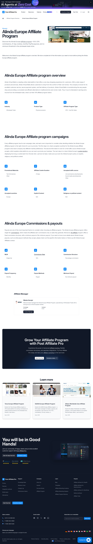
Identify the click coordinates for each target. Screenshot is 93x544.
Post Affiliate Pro (21, 451)
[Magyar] (77, 531)
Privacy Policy (54, 538)
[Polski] (84, 531)
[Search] (58, 12)
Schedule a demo (51, 358)
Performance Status (22, 491)
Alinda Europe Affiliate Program (29, 18)
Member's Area (21, 485)
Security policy (44, 538)
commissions (15, 232)
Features (4, 486)
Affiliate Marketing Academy (62, 488)
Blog (56, 482)
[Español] (71, 531)
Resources (31, 12)
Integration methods (7, 489)
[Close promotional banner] (91, 2)
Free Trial (75, 12)
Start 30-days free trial (9, 455)
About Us (39, 482)
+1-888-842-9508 (9, 521)
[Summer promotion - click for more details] (46, 4)
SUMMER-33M (9, 7)
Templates (57, 485)
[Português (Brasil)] (87, 531)
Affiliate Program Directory (13, 18)
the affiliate (74, 232)
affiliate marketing (49, 352)
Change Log (21, 488)
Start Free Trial (39, 358)
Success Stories (40, 488)
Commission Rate (39, 254)
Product (23, 12)
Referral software (78, 493)
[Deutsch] (66, 531)
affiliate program (26, 41)
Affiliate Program (41, 491)
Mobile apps (5, 492)
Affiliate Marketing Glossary (61, 491)
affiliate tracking (55, 348)
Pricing (4, 483)
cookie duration (82, 151)
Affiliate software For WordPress (81, 490)
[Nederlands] (82, 531)
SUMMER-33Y (23, 7)
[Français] (74, 531)
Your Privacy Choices (59, 541)
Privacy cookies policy (65, 538)
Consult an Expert (65, 12)
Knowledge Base (22, 482)
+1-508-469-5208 (9, 524)
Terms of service (35, 538)
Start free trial (6, 503)
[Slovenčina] (90, 531)
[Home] (3, 18)
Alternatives (5, 495)
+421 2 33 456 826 (9, 518)
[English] (69, 531)
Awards (38, 485)
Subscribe (87, 518)
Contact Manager (28, 311)
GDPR (74, 538)
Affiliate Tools (77, 496)
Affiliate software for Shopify (80, 482)
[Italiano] (79, 531)
